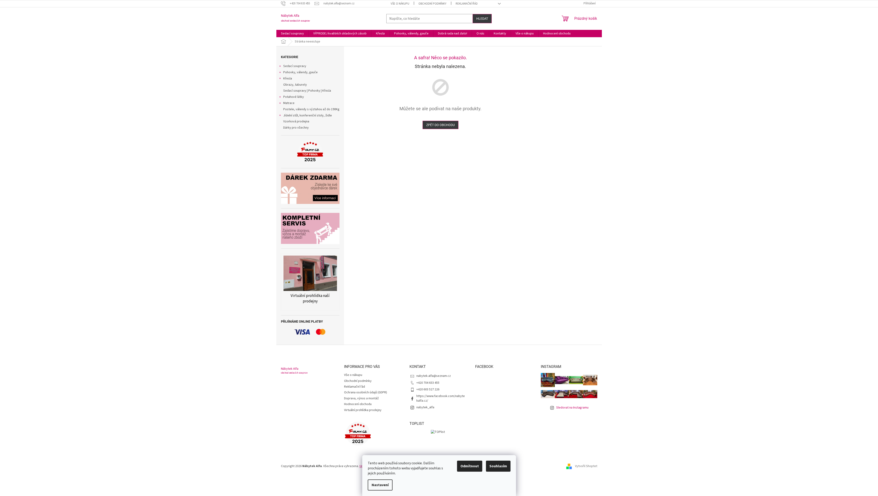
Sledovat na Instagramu (572, 407)
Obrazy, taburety (295, 84)
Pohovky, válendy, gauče (300, 72)
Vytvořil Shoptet (586, 466)
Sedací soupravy (294, 66)
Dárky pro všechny (296, 127)
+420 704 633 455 (427, 382)
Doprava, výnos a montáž (361, 398)
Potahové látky (293, 97)
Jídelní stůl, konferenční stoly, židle (307, 115)
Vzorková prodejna (296, 121)
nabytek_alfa (425, 407)
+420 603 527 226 (427, 389)
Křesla (287, 78)
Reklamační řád (467, 4)
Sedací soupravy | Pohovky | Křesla (307, 90)
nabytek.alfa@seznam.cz (433, 376)
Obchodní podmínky (432, 4)
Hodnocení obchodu (358, 404)
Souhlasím (498, 466)
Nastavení (380, 485)
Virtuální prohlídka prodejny (362, 410)
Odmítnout (469, 466)
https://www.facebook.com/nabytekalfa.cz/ (440, 398)
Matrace (289, 103)
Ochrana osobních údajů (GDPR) (365, 392)
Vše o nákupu (400, 4)
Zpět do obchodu (440, 125)
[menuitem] (292, 33)
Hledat (482, 18)
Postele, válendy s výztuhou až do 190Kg (311, 109)
